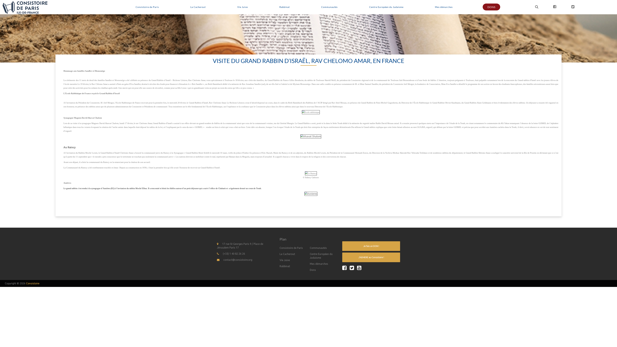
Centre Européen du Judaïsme (386, 7)
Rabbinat (284, 7)
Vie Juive (242, 7)
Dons (491, 7)
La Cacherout (198, 7)
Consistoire (32, 283)
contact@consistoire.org (237, 259)
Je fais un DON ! (371, 246)
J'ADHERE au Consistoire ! (371, 257)
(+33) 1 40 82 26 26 (234, 253)
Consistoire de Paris (147, 7)
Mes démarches (444, 7)
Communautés (329, 7)
